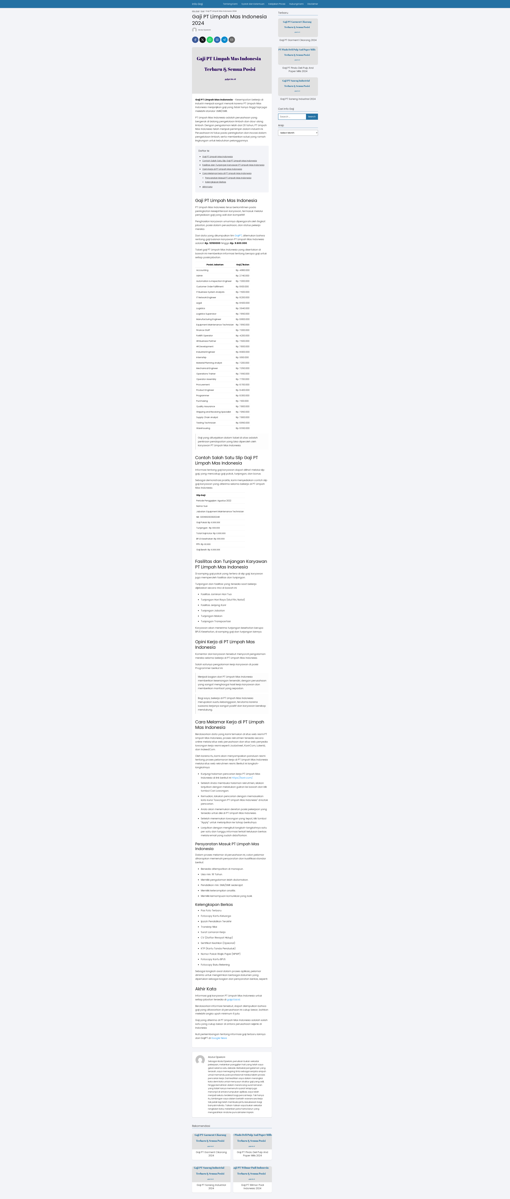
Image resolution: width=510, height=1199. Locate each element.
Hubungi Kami (296, 3)
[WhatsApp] (210, 40)
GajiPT (238, 235)
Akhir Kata (207, 186)
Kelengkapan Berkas (215, 182)
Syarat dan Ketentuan (252, 3)
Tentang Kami (230, 3)
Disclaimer (312, 3)
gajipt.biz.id (233, 999)
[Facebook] (195, 40)
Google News (219, 1038)
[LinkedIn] (217, 40)
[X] (202, 40)
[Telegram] (224, 40)
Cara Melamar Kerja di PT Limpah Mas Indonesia (226, 173)
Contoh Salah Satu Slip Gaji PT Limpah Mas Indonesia (229, 160)
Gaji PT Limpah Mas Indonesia (217, 156)
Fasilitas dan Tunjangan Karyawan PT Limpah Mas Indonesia (233, 165)
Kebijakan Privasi (276, 3)
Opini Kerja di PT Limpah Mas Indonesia (222, 169)
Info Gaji (197, 4)
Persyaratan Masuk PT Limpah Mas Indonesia (228, 177)
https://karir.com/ (242, 777)
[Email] (232, 40)
